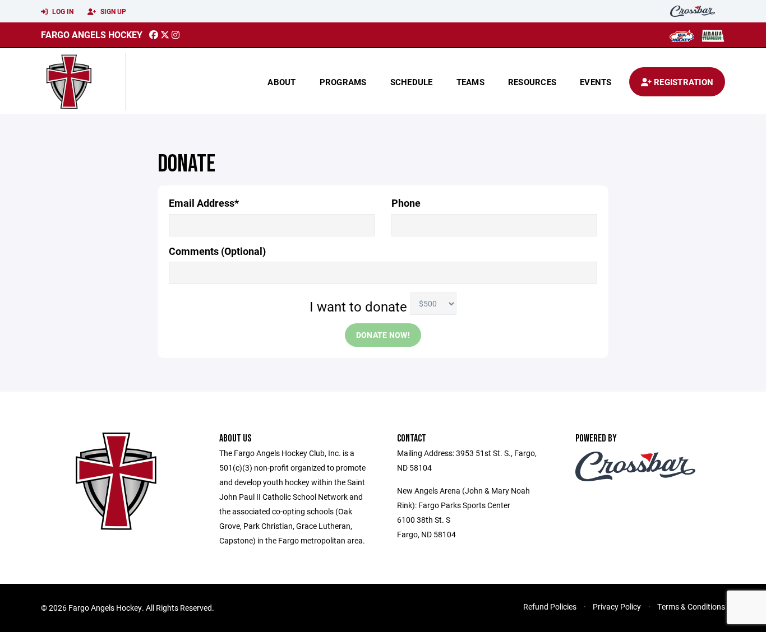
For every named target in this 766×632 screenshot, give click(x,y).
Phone (406, 203)
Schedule (411, 81)
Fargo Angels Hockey (91, 34)
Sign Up (112, 11)
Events (596, 81)
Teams (470, 81)
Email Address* (204, 203)
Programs (343, 81)
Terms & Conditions (691, 606)
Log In (61, 11)
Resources (532, 81)
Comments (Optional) (217, 251)
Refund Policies (549, 606)
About (281, 81)
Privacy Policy (617, 606)
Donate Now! (383, 334)
